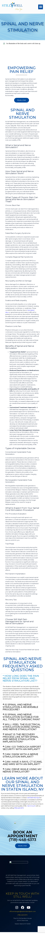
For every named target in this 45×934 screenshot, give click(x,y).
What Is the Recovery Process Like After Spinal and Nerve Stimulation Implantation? (21, 738)
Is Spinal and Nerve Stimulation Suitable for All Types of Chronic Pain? (21, 717)
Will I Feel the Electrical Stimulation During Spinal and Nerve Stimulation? (22, 727)
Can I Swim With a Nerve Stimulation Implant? (20, 755)
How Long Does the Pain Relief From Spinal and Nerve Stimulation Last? (21, 678)
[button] (40, 7)
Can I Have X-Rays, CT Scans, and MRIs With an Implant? (22, 763)
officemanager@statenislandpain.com (22, 911)
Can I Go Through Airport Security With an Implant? (22, 748)
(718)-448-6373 (22, 915)
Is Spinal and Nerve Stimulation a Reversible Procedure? (20, 707)
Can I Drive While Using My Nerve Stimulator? (22, 770)
